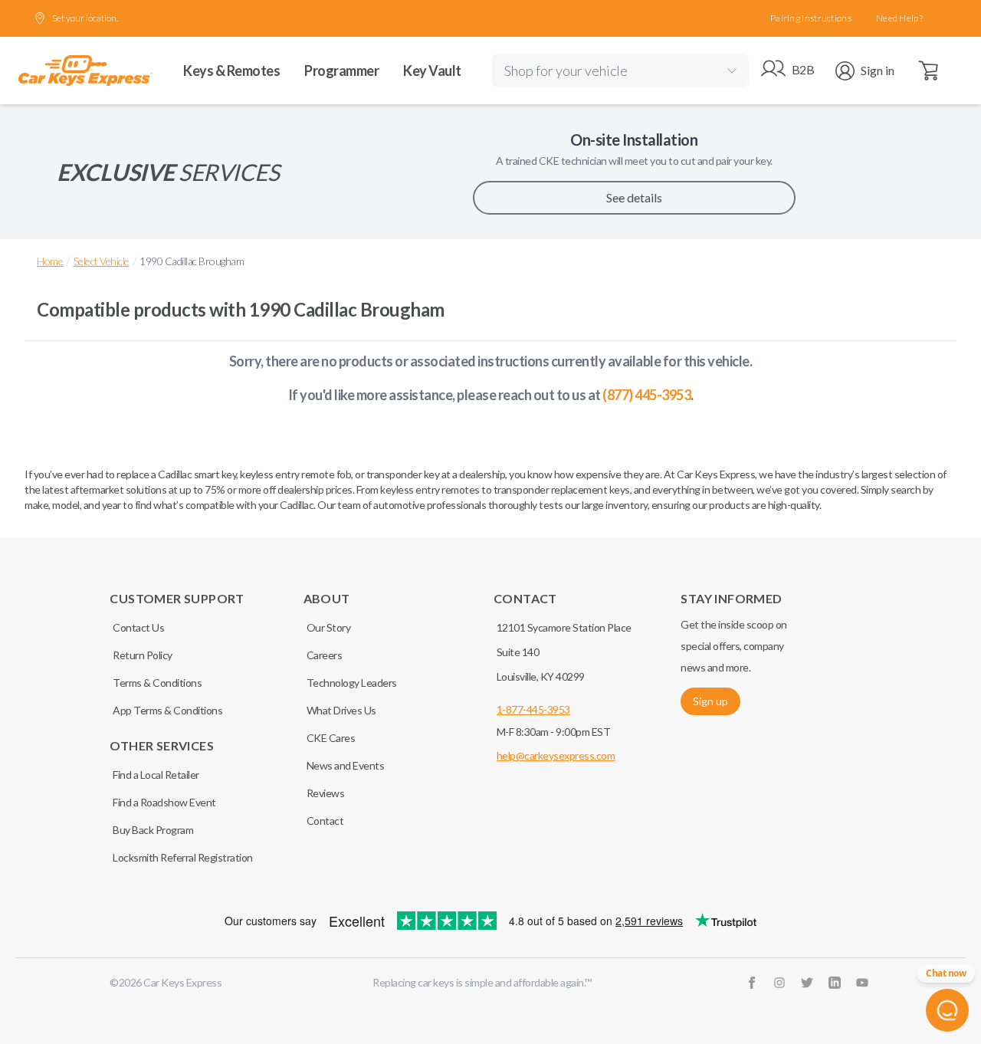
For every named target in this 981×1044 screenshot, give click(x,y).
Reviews (326, 792)
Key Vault (432, 70)
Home (50, 261)
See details (634, 197)
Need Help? (899, 18)
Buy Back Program (153, 829)
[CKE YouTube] (862, 982)
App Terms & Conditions (167, 710)
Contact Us (138, 627)
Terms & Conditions (157, 682)
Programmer (341, 70)
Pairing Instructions (810, 18)
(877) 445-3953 (646, 394)
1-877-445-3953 (533, 709)
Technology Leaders (352, 682)
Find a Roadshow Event (164, 802)
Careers (325, 655)
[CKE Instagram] (779, 982)
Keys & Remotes (231, 70)
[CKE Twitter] (807, 982)
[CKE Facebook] (752, 982)
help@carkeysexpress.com (556, 755)
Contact (325, 820)
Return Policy (142, 655)
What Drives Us (341, 710)
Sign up (710, 700)
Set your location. (85, 18)
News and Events (346, 765)
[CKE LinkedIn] (834, 982)
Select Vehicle (102, 261)
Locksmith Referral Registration (183, 857)
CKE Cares (331, 737)
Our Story (329, 627)
